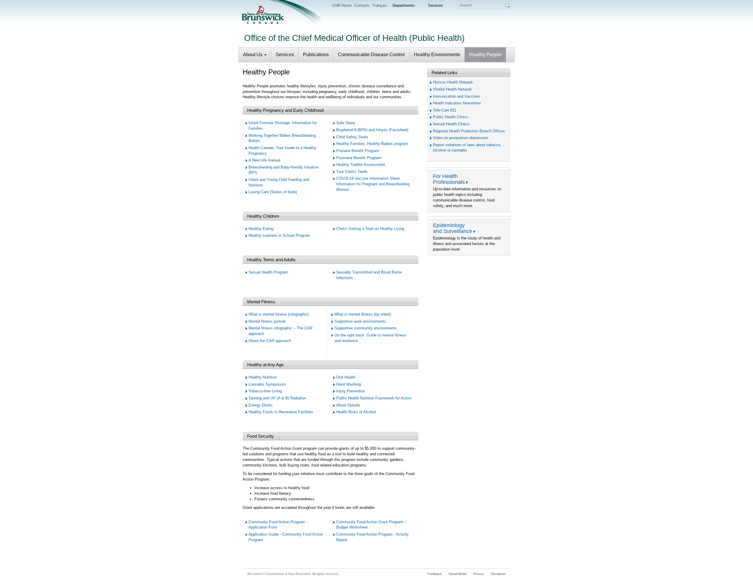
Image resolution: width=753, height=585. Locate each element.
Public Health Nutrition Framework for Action (374, 398)
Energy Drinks (261, 405)
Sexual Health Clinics (451, 124)
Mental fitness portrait (267, 321)
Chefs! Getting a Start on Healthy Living (370, 228)
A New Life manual (264, 160)
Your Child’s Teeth (351, 171)
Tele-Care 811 (444, 110)
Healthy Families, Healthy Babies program (372, 143)
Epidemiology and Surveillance (452, 228)
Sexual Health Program (268, 272)
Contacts (362, 5)
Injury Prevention (350, 391)
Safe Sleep (345, 123)
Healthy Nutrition (263, 377)
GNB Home (341, 5)
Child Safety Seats (352, 137)
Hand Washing (348, 384)
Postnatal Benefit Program (358, 158)
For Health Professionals (449, 179)
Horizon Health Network (453, 82)
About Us (253, 54)
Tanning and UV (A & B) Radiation (277, 398)
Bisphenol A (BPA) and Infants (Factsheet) (372, 130)
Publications (316, 54)
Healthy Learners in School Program (279, 235)
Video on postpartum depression (460, 138)
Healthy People (485, 54)
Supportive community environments (365, 328)
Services (285, 54)
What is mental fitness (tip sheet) (362, 314)
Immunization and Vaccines (456, 96)
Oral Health (345, 377)
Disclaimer (498, 574)
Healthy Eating (261, 228)
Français (380, 5)
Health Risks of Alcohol (356, 412)
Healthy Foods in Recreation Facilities (281, 412)
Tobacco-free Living (265, 391)
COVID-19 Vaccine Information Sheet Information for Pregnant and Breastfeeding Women (372, 183)
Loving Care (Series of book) (273, 192)
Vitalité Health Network (452, 89)
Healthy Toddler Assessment (360, 164)
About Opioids (348, 405)
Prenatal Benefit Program (357, 151)
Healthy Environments (437, 54)
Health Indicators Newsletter (457, 103)
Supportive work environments (360, 321)
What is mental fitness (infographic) (279, 314)
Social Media (458, 574)
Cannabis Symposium (267, 384)
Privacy (478, 574)
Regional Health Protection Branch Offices (469, 131)
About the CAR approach (270, 341)
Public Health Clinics (450, 117)
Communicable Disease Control (371, 54)
